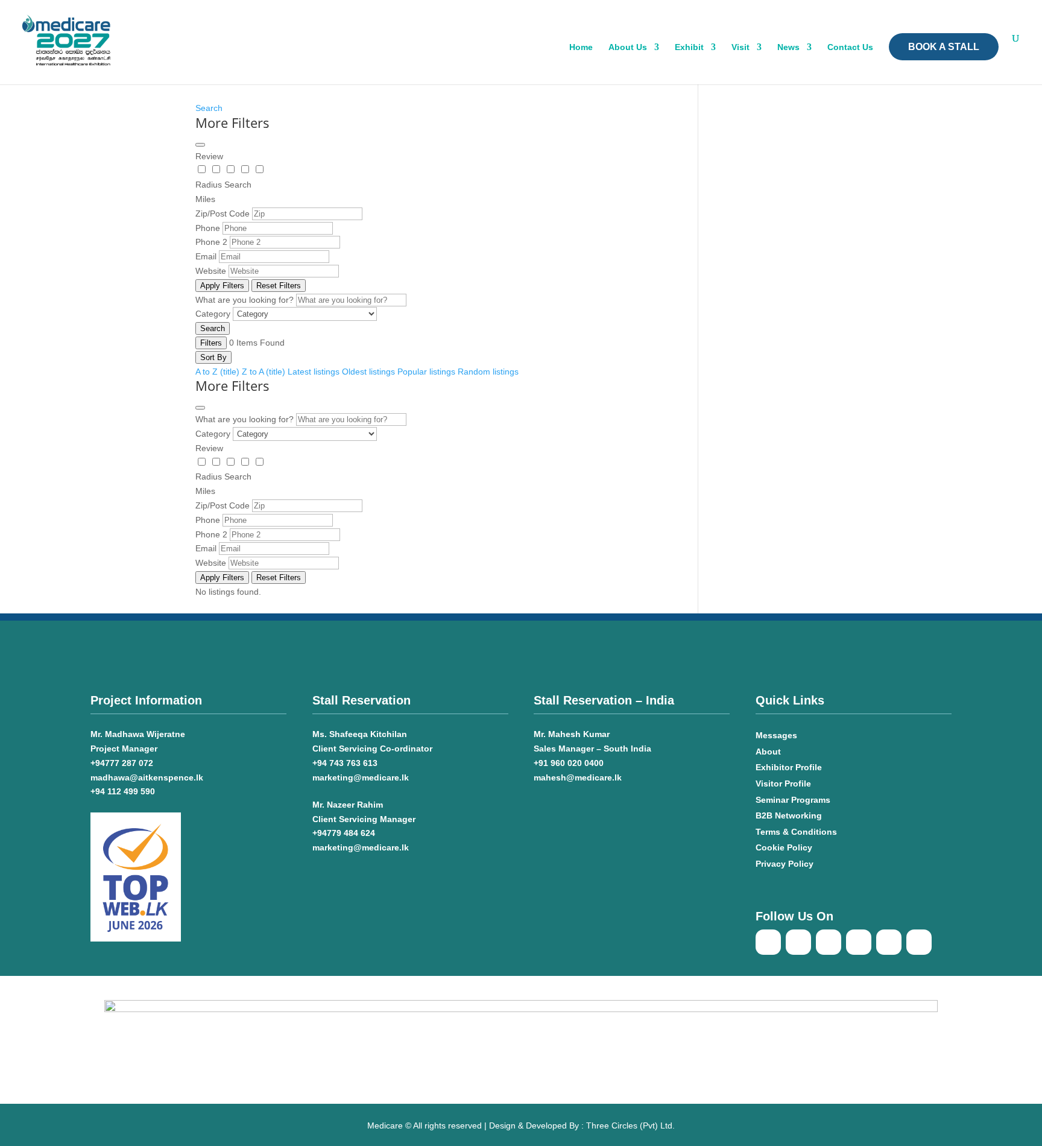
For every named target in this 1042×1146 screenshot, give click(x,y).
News (788, 47)
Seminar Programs (793, 800)
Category (212, 313)
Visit (740, 47)
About (768, 751)
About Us (627, 47)
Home (581, 47)
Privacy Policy (784, 864)
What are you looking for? (244, 300)
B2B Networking (789, 815)
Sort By (213, 357)
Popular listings (426, 371)
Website (210, 271)
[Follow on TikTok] (828, 942)
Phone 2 (211, 242)
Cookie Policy (785, 847)
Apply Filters (222, 285)
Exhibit (689, 47)
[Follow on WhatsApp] (888, 942)
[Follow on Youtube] (798, 942)
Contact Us (850, 47)
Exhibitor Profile (789, 767)
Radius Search (223, 184)
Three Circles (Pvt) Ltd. (630, 1125)
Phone (207, 228)
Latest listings (313, 371)
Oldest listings (368, 371)
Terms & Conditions (796, 832)
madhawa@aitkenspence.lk (146, 777)
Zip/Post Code (222, 213)
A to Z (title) (217, 371)
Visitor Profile (783, 783)
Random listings (488, 371)
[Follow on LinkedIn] (858, 942)
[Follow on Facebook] (768, 942)
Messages (776, 735)
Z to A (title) (263, 371)
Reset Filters (278, 285)
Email (205, 256)
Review (209, 156)
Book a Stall (943, 47)
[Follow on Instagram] (919, 942)
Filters (211, 342)
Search (209, 108)
